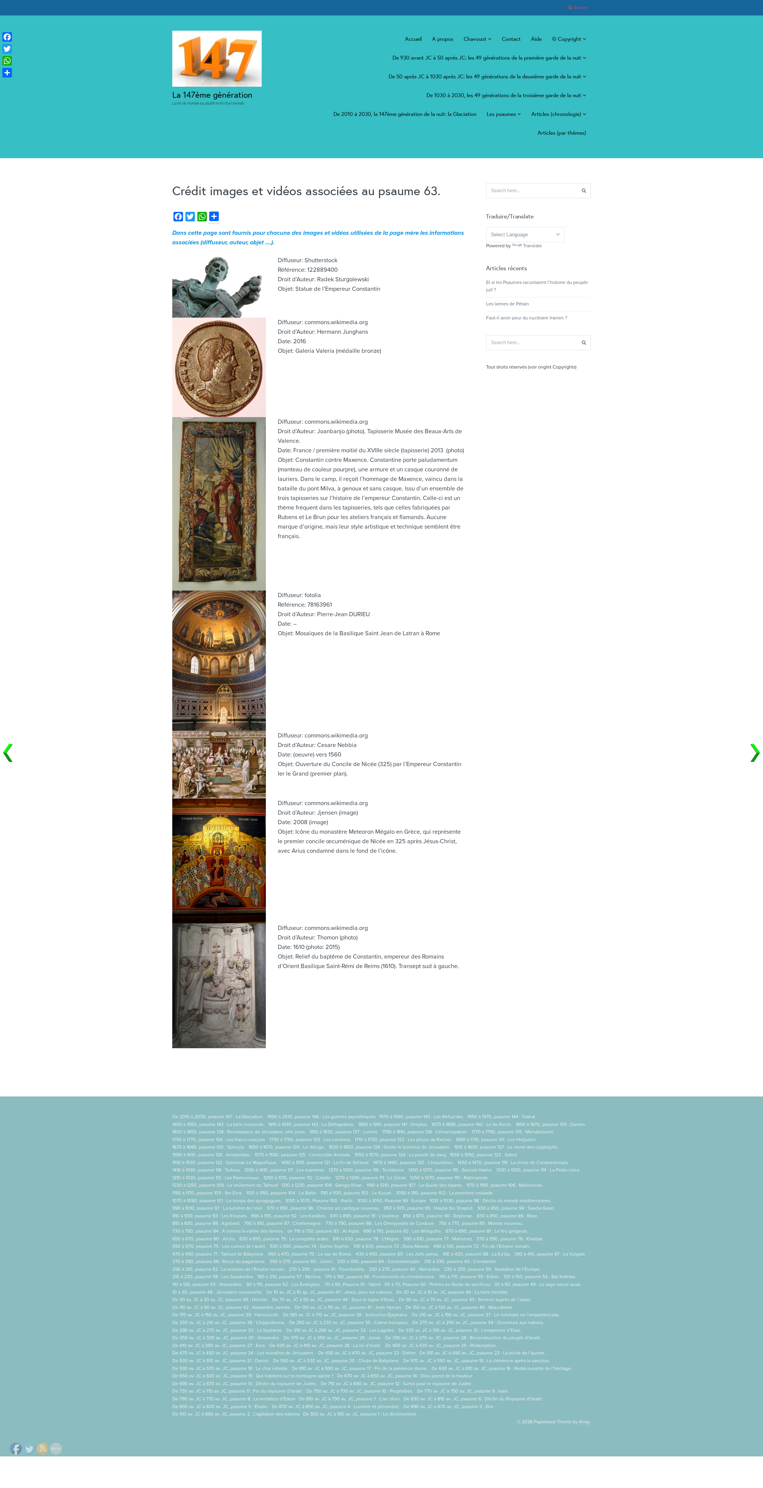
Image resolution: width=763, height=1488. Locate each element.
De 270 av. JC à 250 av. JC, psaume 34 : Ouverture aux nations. (478, 1323)
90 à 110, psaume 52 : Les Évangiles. (283, 1284)
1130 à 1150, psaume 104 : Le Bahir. (281, 1193)
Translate (532, 246)
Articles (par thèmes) (562, 132)
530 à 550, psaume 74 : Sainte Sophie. (310, 1246)
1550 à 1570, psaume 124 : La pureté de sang (400, 1155)
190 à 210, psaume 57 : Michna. (290, 1277)
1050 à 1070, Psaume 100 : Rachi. (319, 1201)
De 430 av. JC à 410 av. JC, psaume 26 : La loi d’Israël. (325, 1346)
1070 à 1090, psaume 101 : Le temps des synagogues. (227, 1201)
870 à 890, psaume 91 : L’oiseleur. (364, 1216)
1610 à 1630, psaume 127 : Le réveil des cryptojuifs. (506, 1147)
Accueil (413, 38)
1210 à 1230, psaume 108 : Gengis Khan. (322, 1185)
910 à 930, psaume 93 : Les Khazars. (209, 1216)
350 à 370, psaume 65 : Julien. (301, 1262)
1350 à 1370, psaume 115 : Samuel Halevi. (450, 1170)
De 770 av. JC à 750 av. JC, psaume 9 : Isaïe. (463, 1391)
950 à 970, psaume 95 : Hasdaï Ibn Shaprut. (429, 1208)
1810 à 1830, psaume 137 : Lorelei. (344, 1132)
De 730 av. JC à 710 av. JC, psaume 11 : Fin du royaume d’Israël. (237, 1391)
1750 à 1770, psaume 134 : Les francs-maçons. (219, 1140)
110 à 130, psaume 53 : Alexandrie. (207, 1284)
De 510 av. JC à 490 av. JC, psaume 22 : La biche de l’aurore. (482, 1353)
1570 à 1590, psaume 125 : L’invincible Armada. (303, 1155)
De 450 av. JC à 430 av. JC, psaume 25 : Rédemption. (441, 1346)
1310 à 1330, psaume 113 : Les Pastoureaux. (216, 1178)
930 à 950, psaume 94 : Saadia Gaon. (516, 1208)
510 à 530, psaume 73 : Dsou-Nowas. (391, 1246)
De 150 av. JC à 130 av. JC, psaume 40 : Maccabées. (459, 1307)
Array (584, 1422)
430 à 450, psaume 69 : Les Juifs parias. (397, 1254)
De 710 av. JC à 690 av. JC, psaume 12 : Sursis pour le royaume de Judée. (396, 1384)
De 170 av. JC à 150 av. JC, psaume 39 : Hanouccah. (225, 1315)
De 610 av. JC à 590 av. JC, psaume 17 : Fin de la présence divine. (360, 1368)
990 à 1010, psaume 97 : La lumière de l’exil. (217, 1208)
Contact (511, 38)
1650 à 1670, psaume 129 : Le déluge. (287, 1147)
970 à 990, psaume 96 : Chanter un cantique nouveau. (323, 1208)
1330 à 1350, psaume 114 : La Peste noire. (538, 1170)
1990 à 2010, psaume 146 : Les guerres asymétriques (321, 1117)
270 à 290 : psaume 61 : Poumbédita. (327, 1269)
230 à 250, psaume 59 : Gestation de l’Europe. (492, 1269)
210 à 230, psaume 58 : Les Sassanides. (213, 1277)
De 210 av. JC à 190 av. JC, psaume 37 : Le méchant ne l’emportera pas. (486, 1315)
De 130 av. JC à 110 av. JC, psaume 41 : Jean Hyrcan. (348, 1307)
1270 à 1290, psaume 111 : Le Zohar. (371, 1178)
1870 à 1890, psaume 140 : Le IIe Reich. (472, 1124)
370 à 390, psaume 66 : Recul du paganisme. (219, 1262)
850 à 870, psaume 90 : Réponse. (438, 1216)
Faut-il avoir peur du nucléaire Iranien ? (526, 318)
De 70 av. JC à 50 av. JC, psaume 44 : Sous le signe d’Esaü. (333, 1300)
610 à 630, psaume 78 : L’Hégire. (366, 1239)
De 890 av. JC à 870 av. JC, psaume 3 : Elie (448, 1407)
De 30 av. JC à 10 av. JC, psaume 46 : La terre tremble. (452, 1292)
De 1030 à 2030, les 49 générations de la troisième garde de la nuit (504, 95)
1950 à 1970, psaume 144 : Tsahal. (501, 1117)
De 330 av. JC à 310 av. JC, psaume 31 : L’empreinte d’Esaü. (460, 1330)
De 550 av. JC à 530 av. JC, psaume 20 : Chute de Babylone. (336, 1361)
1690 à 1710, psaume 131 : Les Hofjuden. (496, 1140)
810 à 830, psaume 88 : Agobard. (206, 1223)
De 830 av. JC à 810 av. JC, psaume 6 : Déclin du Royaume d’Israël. (473, 1399)
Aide (536, 38)
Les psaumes (501, 113)
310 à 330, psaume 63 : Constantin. (460, 1262)
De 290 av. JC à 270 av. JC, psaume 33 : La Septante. (227, 1330)
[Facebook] (7, 37)
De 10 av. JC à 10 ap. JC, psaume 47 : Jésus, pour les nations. (329, 1292)
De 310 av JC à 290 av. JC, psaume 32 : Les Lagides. (340, 1330)
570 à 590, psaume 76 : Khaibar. (510, 1239)
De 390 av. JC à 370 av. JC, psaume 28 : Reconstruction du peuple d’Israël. (463, 1338)
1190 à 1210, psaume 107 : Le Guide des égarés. (415, 1185)
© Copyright (566, 38)
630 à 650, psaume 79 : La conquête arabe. (284, 1239)
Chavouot (475, 38)
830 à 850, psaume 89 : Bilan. (508, 1216)
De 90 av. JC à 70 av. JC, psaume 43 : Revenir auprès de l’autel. (465, 1300)
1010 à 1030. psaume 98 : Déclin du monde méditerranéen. (490, 1201)
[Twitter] (7, 49)
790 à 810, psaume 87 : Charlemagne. (283, 1223)
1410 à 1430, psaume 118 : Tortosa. (206, 1170)
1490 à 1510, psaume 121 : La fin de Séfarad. (325, 1163)
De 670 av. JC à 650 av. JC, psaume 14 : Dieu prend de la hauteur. (405, 1376)
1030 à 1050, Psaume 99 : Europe (391, 1201)
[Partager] (7, 73)
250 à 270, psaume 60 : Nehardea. (405, 1269)
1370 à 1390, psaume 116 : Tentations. (367, 1170)
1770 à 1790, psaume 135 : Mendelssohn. (513, 1132)
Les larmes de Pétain (507, 304)
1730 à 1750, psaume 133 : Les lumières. (310, 1140)
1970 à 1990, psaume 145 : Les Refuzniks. (421, 1117)
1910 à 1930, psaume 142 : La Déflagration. (311, 1124)
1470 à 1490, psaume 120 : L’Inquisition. (413, 1163)
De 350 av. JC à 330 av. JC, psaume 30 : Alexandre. (226, 1338)
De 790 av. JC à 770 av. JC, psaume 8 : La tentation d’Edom (233, 1399)
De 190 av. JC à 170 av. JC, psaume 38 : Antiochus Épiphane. (345, 1315)
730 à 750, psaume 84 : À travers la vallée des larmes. (228, 1231)
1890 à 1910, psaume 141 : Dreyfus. (393, 1124)
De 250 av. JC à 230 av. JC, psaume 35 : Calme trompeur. (349, 1323)
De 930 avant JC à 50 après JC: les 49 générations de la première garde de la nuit (487, 57)
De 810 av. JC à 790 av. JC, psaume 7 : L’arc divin (349, 1399)
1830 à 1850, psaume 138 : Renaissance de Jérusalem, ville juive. (239, 1132)
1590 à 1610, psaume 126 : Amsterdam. (211, 1155)
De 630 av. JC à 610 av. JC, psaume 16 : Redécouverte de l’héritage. (502, 1368)
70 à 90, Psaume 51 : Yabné (353, 1284)
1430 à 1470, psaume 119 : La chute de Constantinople (513, 1163)
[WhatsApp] (7, 61)
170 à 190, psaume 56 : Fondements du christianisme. (380, 1277)
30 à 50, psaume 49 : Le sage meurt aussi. (537, 1284)
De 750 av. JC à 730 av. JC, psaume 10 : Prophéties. (359, 1391)
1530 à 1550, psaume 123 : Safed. (484, 1155)
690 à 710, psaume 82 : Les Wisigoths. (402, 1231)
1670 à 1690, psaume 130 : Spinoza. (208, 1147)
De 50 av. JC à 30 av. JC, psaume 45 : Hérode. (220, 1300)
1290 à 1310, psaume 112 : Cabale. (297, 1178)
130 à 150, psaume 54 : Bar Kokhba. (539, 1277)
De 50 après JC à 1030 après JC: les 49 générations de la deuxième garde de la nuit (485, 76)
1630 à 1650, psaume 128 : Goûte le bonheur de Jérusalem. (390, 1147)
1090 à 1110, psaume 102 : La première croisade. (445, 1193)
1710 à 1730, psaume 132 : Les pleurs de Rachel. (403, 1140)
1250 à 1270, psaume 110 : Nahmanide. (449, 1178)
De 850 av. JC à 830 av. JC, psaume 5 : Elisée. (220, 1407)
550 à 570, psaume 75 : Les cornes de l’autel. (219, 1246)
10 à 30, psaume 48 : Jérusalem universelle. (217, 1292)
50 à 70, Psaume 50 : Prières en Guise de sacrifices (437, 1284)
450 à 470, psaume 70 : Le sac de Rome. (310, 1254)
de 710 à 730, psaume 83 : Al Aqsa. (323, 1231)
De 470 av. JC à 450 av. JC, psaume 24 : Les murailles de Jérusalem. (243, 1353)
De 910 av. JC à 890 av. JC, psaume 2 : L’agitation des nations (236, 1414)
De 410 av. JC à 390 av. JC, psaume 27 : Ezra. (219, 1346)
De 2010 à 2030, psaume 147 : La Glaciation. (218, 1117)
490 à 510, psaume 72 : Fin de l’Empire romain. (481, 1246)
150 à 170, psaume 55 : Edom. (469, 1277)
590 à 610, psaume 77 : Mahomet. (438, 1239)
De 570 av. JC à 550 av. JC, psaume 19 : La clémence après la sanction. (476, 1361)
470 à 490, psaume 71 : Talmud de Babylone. (218, 1254)
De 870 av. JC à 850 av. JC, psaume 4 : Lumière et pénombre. (336, 1407)
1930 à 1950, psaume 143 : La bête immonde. (218, 1124)
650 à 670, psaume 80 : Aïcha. (204, 1239)
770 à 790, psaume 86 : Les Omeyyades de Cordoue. (380, 1223)
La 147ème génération (212, 94)
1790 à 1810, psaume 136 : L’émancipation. (425, 1132)
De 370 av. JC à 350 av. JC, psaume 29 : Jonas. (332, 1338)
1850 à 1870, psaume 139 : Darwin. (551, 1124)
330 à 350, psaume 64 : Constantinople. (379, 1262)
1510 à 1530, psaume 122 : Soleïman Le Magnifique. (224, 1163)
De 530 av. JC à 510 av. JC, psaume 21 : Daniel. (220, 1361)
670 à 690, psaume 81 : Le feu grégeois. (487, 1231)
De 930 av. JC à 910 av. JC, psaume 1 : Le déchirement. (360, 1414)
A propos (442, 38)
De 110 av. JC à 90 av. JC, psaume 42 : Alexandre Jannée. (231, 1307)
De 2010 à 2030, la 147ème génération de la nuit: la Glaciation (405, 113)
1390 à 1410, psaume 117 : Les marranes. (284, 1170)
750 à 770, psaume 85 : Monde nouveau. (481, 1223)
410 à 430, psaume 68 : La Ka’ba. (477, 1254)
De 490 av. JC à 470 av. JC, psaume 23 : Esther (367, 1353)
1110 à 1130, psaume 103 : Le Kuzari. (356, 1193)
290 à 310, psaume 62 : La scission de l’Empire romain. (228, 1269)
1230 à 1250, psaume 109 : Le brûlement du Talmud (225, 1185)
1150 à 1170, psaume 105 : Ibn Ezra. (207, 1193)
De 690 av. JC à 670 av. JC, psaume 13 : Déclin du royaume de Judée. (244, 1384)
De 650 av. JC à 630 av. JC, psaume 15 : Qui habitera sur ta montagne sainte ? (253, 1376)
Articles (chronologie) (556, 113)
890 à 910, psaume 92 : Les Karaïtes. (288, 1216)
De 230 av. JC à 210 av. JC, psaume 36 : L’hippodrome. (229, 1323)
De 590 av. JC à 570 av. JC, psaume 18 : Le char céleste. (230, 1368)
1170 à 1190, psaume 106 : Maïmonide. (504, 1185)
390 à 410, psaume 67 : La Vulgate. (550, 1254)
